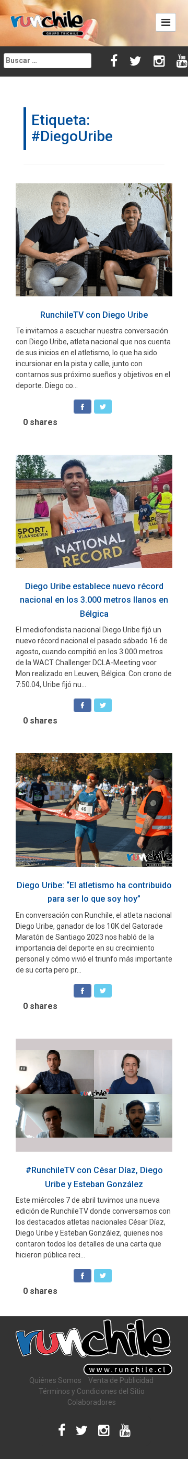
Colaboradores (91, 1402)
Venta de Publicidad (121, 1380)
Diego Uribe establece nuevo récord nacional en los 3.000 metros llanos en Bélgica (94, 600)
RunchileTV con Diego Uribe (94, 315)
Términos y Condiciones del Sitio (92, 1391)
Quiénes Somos (55, 1380)
